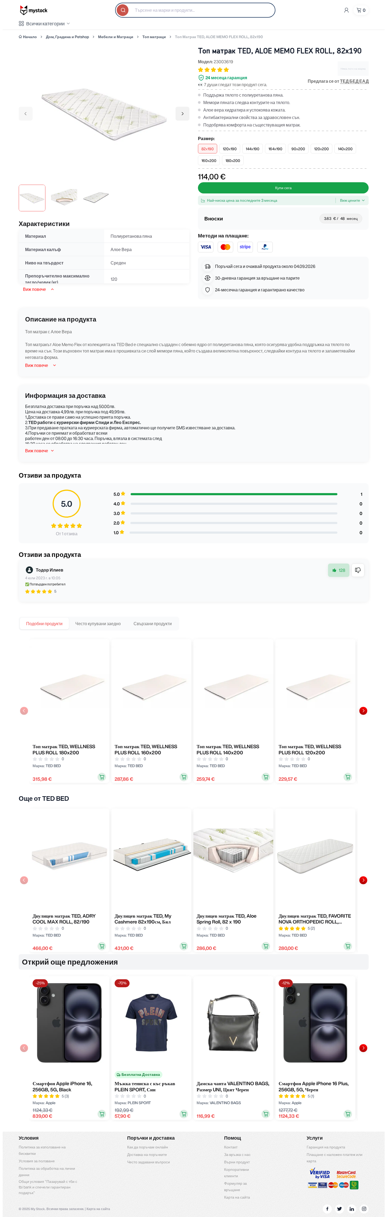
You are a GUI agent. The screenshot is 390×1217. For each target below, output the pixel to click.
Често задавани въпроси (148, 1162)
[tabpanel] (194, 711)
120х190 (230, 149)
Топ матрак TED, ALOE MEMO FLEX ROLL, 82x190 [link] (219, 37)
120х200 (321, 149)
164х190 (275, 149)
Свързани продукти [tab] (153, 623)
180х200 (232, 160)
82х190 (207, 149)
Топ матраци (154, 37)
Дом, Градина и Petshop (67, 37)
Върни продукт (237, 1162)
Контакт (230, 1147)
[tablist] (99, 624)
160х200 (208, 160)
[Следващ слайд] (363, 711)
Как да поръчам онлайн (147, 1147)
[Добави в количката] (102, 777)
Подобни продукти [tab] (44, 623)
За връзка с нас (237, 1154)
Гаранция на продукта (326, 1147)
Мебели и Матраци (115, 37)
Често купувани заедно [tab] (98, 623)
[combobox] (195, 10)
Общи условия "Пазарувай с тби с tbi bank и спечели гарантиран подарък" (48, 1187)
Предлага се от (338, 81)
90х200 (298, 149)
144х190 (252, 149)
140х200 (345, 149)
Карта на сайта (237, 1197)
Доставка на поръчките (147, 1154)
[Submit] (123, 10)
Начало (30, 37)
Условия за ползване (37, 1161)
